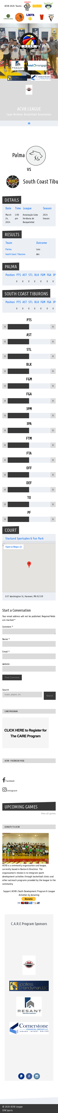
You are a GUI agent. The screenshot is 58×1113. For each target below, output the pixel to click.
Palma (8, 249)
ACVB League (29, 108)
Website (6, 664)
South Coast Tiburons (15, 254)
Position (10, 275)
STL (30, 275)
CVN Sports (7, 1110)
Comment (7, 626)
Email (6, 651)
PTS (18, 275)
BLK (36, 275)
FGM (43, 275)
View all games (48, 813)
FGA (49, 275)
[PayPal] (21, 1076)
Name (6, 639)
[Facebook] (29, 1076)
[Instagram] (37, 1076)
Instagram (12, 790)
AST (24, 275)
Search (5, 689)
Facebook (10, 781)
